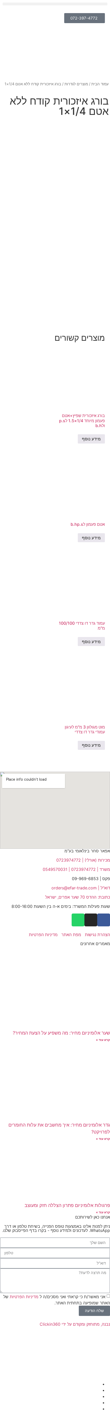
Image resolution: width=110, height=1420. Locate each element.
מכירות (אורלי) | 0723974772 (83, 860)
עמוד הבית (100, 84)
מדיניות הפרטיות (43, 934)
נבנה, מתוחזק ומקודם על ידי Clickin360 (75, 1324)
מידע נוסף (91, 438)
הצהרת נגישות (97, 934)
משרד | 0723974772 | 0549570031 (76, 869)
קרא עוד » (103, 1040)
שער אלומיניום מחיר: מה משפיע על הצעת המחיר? (61, 1033)
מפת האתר (71, 934)
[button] (55, 4)
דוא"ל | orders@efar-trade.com (80, 887)
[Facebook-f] (103, 920)
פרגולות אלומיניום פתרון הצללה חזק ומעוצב (67, 1205)
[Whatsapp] (78, 920)
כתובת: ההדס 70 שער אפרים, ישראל (77, 897)
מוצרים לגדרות (76, 84)
